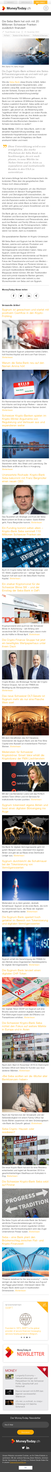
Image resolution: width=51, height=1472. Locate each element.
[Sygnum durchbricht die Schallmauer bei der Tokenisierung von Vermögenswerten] (25, 885)
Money (10, 2)
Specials (25, 2)
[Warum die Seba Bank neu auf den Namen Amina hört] (25, 384)
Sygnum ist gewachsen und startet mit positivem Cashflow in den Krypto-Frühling (25, 313)
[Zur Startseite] (16, 8)
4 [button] (29, 1337)
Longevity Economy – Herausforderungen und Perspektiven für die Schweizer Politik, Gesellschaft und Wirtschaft (30, 1380)
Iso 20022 (40, 2)
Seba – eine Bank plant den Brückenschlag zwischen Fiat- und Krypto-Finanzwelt (23, 1240)
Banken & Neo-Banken (21, 35)
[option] (25, 1319)
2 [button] (24, 1337)
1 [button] (21, 1337)
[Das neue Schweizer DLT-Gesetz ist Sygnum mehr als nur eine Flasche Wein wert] (25, 720)
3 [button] (27, 1337)
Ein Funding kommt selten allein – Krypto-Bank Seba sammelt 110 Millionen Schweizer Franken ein (22, 531)
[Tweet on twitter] (21, 295)
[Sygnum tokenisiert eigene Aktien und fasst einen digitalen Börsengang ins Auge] (25, 829)
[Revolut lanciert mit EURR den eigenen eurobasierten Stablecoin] (9, 1392)
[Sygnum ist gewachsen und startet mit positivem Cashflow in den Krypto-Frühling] (25, 334)
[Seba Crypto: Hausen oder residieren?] (25, 1150)
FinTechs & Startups (40, 35)
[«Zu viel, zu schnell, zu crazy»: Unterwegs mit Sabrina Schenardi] (9, 1402)
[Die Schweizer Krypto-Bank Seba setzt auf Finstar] (25, 1203)
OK (25, 1468)
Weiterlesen (7, 357)
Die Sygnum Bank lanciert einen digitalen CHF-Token (21, 972)
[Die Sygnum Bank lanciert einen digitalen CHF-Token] (25, 991)
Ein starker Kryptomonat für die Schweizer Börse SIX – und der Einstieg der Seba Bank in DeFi (21, 587)
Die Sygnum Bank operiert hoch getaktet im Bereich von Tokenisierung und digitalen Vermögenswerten (25, 920)
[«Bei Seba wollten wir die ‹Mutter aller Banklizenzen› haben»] (25, 1097)
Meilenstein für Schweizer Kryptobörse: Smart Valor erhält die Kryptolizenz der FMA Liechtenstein (23, 755)
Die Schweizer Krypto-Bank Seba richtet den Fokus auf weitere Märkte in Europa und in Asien (24, 1026)
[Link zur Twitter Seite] (23, 1448)
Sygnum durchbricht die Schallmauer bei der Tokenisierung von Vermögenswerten (24, 864)
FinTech (7, 35)
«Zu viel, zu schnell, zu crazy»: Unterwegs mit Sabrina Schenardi (29, 1404)
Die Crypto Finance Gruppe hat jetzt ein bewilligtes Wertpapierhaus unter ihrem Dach (24, 643)
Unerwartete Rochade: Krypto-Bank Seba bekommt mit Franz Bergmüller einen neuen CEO (24, 478)
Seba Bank (15, 82)
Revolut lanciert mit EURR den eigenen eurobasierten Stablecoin (29, 1394)
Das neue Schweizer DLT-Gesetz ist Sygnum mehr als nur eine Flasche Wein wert (23, 699)
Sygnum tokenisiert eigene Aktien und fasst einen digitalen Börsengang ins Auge (25, 808)
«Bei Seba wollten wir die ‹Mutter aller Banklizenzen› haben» (24, 1077)
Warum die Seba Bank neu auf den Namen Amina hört (23, 364)
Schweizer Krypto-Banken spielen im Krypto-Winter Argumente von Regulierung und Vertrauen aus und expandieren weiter (24, 420)
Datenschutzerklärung (18, 1462)
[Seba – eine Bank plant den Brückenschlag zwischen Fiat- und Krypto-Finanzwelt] (25, 1261)
